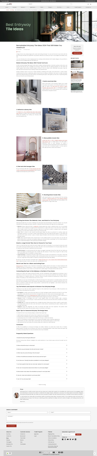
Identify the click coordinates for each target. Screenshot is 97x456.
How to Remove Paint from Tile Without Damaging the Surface (77, 92)
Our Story (8, 434)
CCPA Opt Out (51, 442)
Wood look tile (19, 265)
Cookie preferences (52, 444)
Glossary (8, 440)
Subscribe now (77, 53)
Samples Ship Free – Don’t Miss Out (48, 1)
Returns (22, 440)
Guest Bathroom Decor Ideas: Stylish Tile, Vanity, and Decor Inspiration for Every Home (76, 80)
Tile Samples (23, 444)
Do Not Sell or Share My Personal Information (53, 447)
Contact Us (8, 436)
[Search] (71, 4)
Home (7, 10)
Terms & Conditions (52, 438)
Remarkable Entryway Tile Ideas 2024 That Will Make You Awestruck (29, 10)
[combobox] (50, 4)
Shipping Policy (51, 434)
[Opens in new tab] (9, 454)
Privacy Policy (51, 440)
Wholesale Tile (9, 444)
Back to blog (42, 384)
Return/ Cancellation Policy (54, 436)
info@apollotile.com (91, 1)
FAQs (21, 442)
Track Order (22, 438)
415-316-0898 (6, 1)
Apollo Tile (48, 454)
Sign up (78, 434)
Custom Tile (9, 446)
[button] (90, 4)
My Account (22, 436)
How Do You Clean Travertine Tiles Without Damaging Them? (77, 69)
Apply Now (36, 434)
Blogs (7, 438)
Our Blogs (12, 10)
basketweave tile (33, 295)
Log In (35, 436)
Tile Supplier (9, 442)
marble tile (36, 226)
